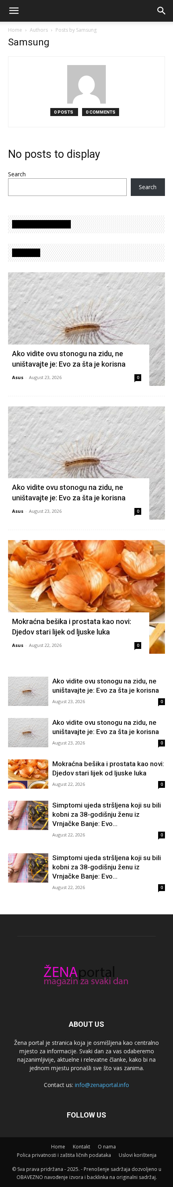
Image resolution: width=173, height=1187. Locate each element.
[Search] (161, 11)
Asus (17, 377)
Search (17, 174)
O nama (107, 1146)
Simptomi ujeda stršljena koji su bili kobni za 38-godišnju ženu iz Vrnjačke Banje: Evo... (106, 814)
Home (15, 30)
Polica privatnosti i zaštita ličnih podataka (64, 1155)
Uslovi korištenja (138, 1155)
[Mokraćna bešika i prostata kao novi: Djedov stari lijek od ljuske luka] (86, 597)
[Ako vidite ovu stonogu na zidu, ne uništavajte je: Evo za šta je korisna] (86, 329)
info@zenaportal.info (102, 1085)
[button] (14, 11)
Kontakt (81, 1146)
